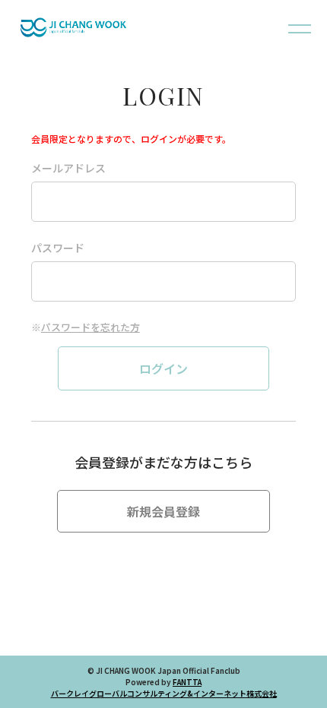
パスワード (57, 247)
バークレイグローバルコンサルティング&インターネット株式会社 (164, 693)
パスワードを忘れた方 (90, 327)
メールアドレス (68, 167)
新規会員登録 (163, 511)
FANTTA (187, 681)
